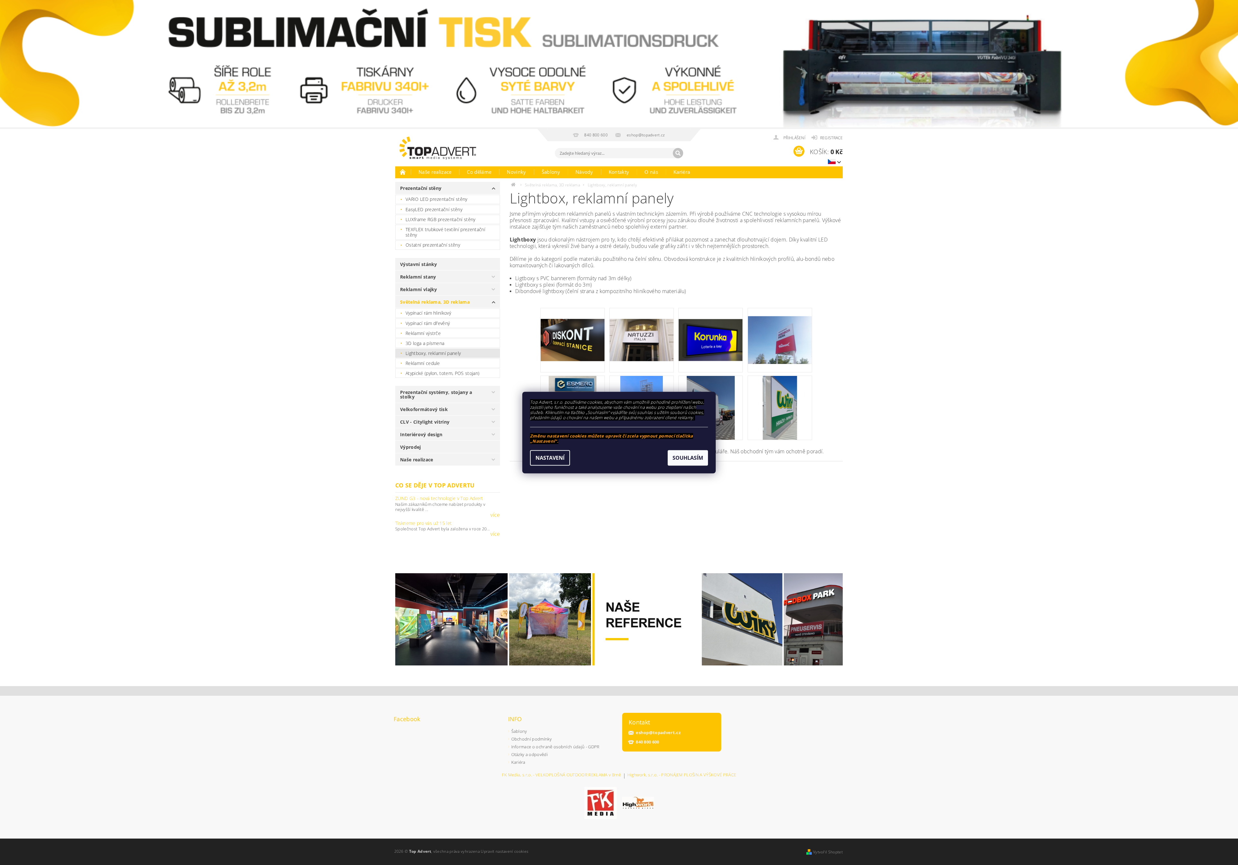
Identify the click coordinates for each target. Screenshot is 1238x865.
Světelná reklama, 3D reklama (435, 302)
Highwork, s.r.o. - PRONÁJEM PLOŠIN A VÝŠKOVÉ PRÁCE (681, 775)
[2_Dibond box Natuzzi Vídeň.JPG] (641, 328)
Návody (584, 172)
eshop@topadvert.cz (658, 732)
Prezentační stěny (420, 188)
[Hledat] (678, 153)
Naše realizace (434, 172)
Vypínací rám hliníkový (428, 313)
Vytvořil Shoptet (828, 852)
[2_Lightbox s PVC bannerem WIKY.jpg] (780, 407)
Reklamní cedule (423, 363)
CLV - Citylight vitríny (424, 422)
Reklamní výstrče (423, 333)
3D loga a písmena (425, 343)
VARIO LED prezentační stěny (436, 199)
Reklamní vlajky (418, 289)
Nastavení (550, 457)
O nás (651, 172)
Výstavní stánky (418, 264)
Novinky (516, 172)
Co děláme (479, 172)
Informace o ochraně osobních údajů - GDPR (555, 747)
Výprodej (410, 447)
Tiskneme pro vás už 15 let (423, 523)
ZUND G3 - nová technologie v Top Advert (439, 498)
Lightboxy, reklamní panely (433, 353)
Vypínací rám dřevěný (428, 323)
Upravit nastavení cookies (504, 851)
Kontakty (619, 172)
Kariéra (681, 172)
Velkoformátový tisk (424, 409)
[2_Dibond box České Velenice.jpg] (572, 328)
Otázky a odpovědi (529, 754)
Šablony (551, 172)
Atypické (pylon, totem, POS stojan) (442, 373)
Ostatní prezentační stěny (433, 245)
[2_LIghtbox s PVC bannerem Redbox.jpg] (780, 331)
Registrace (831, 138)
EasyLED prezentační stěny (434, 209)
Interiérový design (421, 434)
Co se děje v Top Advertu (435, 485)
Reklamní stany (418, 277)
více (495, 514)
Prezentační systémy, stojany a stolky (436, 394)
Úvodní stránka (403, 171)
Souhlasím (688, 457)
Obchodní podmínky (531, 739)
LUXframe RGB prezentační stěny (441, 219)
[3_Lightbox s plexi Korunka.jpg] (710, 328)
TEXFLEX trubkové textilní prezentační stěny (445, 232)
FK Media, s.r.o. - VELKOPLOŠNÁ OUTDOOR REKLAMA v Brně (561, 775)
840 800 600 (647, 742)
